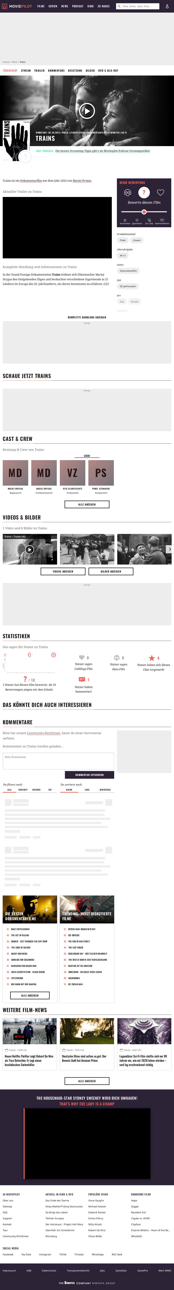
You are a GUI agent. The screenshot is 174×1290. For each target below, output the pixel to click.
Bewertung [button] (105, 789)
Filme (14, 61)
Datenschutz (49, 1270)
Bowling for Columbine (22, 959)
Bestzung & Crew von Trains (23, 450)
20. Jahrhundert (128, 286)
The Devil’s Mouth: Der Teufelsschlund (87, 959)
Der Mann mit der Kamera (24, 984)
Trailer (39, 70)
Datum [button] (69, 789)
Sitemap (7, 1206)
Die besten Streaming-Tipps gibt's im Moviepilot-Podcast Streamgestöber (102, 151)
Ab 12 (123, 255)
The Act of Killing (20, 935)
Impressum (9, 1270)
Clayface (136, 1224)
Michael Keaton (97, 1206)
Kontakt (7, 1224)
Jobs (102, 1270)
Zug (122, 301)
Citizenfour (17, 978)
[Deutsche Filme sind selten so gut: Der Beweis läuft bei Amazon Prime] (87, 1031)
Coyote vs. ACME (140, 1218)
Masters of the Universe (80, 966)
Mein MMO (165, 1270)
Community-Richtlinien (43, 733)
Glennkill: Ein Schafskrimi (60, 1230)
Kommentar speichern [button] (89, 775)
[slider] (144, 211)
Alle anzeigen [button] (87, 504)
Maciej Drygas (82, 181)
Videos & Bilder (22, 517)
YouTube (26, 1254)
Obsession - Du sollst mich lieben (85, 972)
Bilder (90, 70)
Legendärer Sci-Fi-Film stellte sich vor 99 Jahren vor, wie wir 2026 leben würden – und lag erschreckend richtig (143, 1060)
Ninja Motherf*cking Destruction (64, 1206)
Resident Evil (138, 1212)
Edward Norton (97, 1212)
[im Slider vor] (170, 549)
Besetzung (75, 70)
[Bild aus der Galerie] (87, 550)
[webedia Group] (87, 1283)
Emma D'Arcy (95, 1218)
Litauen (137, 240)
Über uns (8, 1200)
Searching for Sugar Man (24, 966)
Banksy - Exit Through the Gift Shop (29, 941)
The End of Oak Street (79, 941)
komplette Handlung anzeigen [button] (87, 317)
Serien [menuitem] (53, 6)
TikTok (62, 1254)
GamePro (142, 1270)
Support (7, 1218)
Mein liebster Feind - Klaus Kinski (28, 972)
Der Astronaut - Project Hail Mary (64, 1224)
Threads (79, 1254)
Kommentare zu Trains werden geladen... (33, 746)
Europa (134, 301)
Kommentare (56, 70)
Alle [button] (9, 789)
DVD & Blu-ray (108, 70)
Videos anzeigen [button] (63, 571)
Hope (134, 1200)
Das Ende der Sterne (57, 1200)
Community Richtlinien (16, 1236)
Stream (26, 70)
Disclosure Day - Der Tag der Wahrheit (87, 953)
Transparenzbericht (78, 1270)
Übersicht (10, 70)
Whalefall (136, 1236)
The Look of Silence (21, 947)
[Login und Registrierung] (167, 6)
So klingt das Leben (57, 1212)
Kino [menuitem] (91, 6)
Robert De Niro (96, 1230)
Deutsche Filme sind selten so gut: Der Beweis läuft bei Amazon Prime (84, 1058)
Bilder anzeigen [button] (111, 571)
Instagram (45, 1254)
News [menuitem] (64, 6)
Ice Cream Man (75, 984)
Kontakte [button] (23, 789)
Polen (123, 240)
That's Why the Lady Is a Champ (87, 1103)
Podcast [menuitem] (77, 6)
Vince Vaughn (96, 1200)
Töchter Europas (55, 1218)
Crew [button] (87, 456)
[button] (125, 221)
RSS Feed (117, 1254)
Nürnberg (51, 1236)
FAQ (5, 1212)
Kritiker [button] (36, 789)
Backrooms (74, 978)
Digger (135, 1206)
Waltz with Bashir (20, 929)
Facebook (8, 1254)
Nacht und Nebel (19, 953)
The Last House (75, 947)
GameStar (121, 1270)
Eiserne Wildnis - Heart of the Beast (151, 1230)
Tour (5, 1230)
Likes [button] (87, 789)
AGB (29, 1270)
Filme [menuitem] (41, 6)
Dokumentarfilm (128, 270)
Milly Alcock (95, 1224)
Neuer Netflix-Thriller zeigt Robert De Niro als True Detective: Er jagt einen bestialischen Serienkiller (29, 1060)
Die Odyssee (74, 935)
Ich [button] (49, 789)
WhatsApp (98, 1254)
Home (6, 61)
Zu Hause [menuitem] (104, 6)
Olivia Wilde (95, 1236)
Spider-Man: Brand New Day (81, 929)
